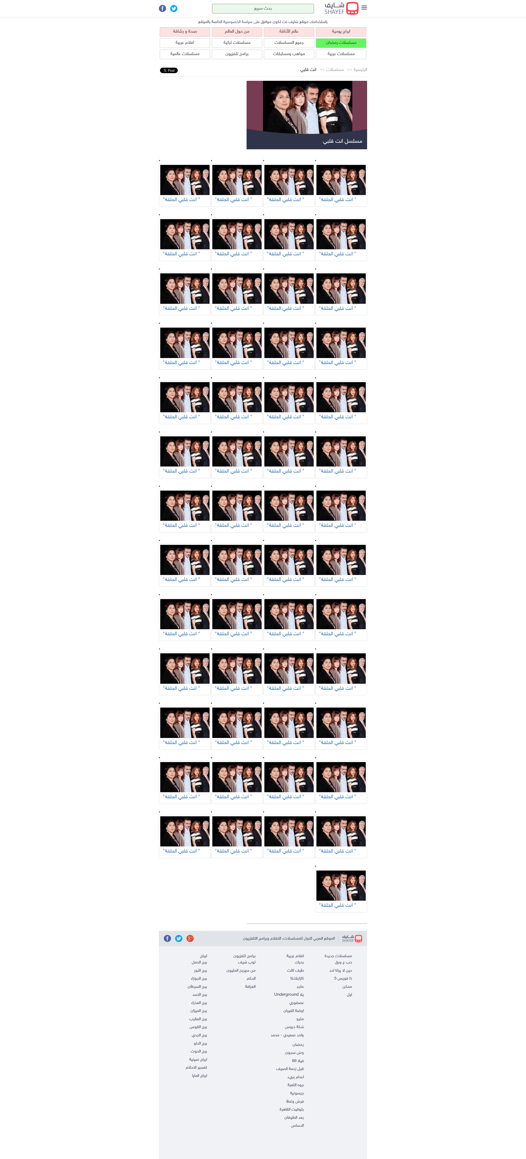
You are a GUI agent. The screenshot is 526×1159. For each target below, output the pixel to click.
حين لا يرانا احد (340, 970)
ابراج (203, 956)
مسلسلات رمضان (341, 42)
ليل (349, 994)
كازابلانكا (297, 978)
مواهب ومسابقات (289, 54)
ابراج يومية (341, 31)
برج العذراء (199, 1003)
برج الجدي (199, 1035)
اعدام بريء (296, 1077)
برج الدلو (200, 1043)
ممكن (347, 987)
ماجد (300, 987)
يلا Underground (289, 994)
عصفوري (296, 1003)
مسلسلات (335, 70)
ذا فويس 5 (343, 978)
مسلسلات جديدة (338, 956)
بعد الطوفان (294, 1117)
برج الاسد (199, 994)
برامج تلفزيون (236, 54)
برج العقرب (198, 1019)
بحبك (299, 962)
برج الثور (200, 970)
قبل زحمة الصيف (290, 1069)
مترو (300, 1019)
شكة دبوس (294, 1027)
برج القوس (198, 1027)
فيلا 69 (298, 1061)
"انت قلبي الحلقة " (337, 200)
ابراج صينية (198, 1059)
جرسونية (297, 1093)
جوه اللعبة (296, 1085)
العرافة (250, 987)
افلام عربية (185, 42)
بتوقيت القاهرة (292, 1109)
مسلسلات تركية (237, 42)
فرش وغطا (295, 1101)
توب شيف (247, 962)
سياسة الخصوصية (237, 22)
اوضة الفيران (294, 1011)
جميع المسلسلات (289, 42)
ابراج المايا (199, 1076)
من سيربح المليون (241, 970)
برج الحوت (199, 1051)
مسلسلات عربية (341, 54)
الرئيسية (360, 70)
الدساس (297, 1125)
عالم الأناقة (289, 31)
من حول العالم (237, 31)
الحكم (251, 978)
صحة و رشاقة (185, 31)
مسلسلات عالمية (184, 54)
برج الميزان (198, 1011)
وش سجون (294, 1053)
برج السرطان (197, 987)
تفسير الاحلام (196, 1067)
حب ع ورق (343, 962)
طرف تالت (295, 970)
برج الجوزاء (199, 978)
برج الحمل (199, 962)
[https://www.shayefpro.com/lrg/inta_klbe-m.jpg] (341, 180)
